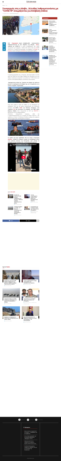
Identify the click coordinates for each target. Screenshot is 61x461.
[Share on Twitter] (4, 46)
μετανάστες (23, 51)
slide (6, 5)
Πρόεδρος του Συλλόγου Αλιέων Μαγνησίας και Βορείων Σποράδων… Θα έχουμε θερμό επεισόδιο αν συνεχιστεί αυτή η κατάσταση (53, 60)
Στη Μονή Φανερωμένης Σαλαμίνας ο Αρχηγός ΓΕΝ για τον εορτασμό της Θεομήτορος (53, 49)
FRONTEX (36, 111)
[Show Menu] (3, 2)
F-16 (14, 109)
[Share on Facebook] (4, 43)
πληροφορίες (15, 43)
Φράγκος (10, 139)
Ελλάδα (35, 49)
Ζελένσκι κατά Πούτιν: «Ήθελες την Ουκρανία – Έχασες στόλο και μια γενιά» (52, 40)
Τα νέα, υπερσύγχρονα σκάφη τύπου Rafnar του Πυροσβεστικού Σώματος (34, 197)
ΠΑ (36, 47)
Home (4, 5)
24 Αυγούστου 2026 (18, 204)
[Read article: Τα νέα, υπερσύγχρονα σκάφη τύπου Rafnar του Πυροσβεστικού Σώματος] (27, 196)
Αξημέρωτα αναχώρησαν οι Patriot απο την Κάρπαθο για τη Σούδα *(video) (11, 318)
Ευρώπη (10, 51)
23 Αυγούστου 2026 (8, 320)
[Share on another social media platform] (4, 49)
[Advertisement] (24, 39)
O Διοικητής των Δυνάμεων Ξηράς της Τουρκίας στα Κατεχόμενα (35, 208)
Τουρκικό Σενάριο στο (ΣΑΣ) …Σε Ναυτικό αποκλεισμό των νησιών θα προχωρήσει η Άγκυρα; (18, 210)
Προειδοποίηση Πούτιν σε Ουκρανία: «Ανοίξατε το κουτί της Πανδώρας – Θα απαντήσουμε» (30, 318)
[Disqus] (21, 340)
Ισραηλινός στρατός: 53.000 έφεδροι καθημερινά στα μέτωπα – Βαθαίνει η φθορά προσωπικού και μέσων (18, 199)
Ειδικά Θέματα (15, 13)
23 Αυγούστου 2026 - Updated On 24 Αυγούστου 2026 (34, 212)
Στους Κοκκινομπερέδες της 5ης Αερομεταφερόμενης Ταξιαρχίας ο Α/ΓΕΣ (30, 437)
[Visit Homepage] (31, 2)
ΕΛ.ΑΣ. (21, 107)
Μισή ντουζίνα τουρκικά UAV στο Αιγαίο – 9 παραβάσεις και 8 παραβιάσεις (52, 23)
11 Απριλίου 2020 (6, 13)
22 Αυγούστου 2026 (27, 322)
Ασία (37, 44)
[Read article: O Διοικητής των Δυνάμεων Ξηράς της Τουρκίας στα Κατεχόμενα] (27, 208)
